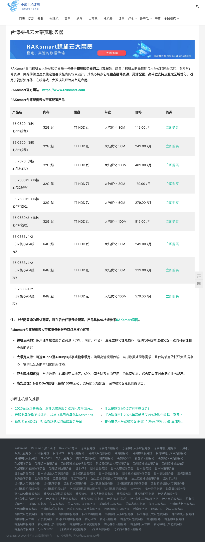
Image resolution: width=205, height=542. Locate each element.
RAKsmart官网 (127, 320)
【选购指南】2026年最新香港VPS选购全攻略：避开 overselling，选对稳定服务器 (145, 415)
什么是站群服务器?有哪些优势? (127, 408)
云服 (40, 18)
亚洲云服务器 (22, 453)
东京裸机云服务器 (165, 448)
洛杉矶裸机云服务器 (27, 488)
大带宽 (92, 18)
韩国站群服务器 (91, 514)
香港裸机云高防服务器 (168, 524)
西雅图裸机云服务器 (117, 508)
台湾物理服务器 (142, 453)
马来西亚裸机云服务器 (128, 529)
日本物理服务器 (164, 468)
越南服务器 (140, 508)
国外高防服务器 (86, 458)
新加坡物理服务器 (46, 463)
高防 (67, 18)
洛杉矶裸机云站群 (54, 488)
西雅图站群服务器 (52, 508)
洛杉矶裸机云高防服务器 (85, 488)
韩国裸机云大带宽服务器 (152, 514)
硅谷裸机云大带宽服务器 (61, 498)
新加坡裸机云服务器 (145, 463)
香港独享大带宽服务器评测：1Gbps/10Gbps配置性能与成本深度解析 (145, 421)
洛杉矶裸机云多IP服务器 (132, 483)
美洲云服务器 (157, 503)
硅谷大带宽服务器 (101, 493)
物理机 (53, 18)
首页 (22, 18)
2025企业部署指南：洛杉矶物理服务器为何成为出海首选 (55, 408)
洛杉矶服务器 (51, 483)
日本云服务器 (98, 468)
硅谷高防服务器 (172, 498)
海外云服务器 (153, 488)
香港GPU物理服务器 (68, 519)
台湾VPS (58, 453)
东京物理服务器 (109, 448)
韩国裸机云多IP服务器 (119, 514)
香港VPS (90, 519)
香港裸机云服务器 (115, 524)
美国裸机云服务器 (110, 503)
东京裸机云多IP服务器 (136, 448)
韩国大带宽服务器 (25, 514)
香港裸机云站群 (140, 524)
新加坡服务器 (22, 463)
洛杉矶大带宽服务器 (27, 483)
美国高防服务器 (135, 503)
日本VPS (80, 468)
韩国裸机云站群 (24, 519)
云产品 (144, 18)
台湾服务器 (122, 453)
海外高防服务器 (176, 488)
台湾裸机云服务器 (25, 458)
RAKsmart (20, 448)
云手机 (184, 448)
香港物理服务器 (174, 519)
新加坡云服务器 (145, 458)
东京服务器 (88, 448)
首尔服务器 (45, 519)
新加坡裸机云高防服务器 (29, 468)
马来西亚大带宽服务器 (72, 529)
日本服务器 (144, 468)
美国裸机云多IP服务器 (81, 503)
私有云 (190, 498)
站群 (79, 18)
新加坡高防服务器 (60, 468)
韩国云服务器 (174, 508)
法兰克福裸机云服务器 (145, 478)
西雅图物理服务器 (25, 508)
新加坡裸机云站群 (173, 463)
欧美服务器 (60, 478)
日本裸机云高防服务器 (136, 473)
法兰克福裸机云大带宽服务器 (109, 478)
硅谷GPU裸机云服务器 (58, 493)
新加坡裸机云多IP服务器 (76, 463)
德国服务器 (106, 458)
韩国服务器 (48, 514)
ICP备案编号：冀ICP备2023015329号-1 (79, 535)
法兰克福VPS (79, 478)
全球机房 (170, 18)
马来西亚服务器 (100, 529)
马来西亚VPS (46, 529)
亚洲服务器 (42, 453)
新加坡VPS (124, 458)
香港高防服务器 (24, 529)
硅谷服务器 (124, 493)
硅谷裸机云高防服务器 (144, 498)
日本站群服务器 (24, 473)
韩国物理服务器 (68, 514)
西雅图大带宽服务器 (182, 503)
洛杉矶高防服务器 (115, 488)
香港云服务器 (108, 519)
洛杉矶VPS (170, 478)
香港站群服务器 (24, 524)
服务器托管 (184, 473)
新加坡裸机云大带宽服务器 (112, 463)
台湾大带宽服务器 (99, 453)
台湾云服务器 (76, 453)
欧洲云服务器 (22, 478)
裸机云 (108, 18)
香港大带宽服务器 (131, 519)
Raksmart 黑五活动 (43, 448)
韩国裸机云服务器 (183, 514)
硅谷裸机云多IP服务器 (28, 498)
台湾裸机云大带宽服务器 (171, 453)
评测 (122, 18)
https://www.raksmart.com (63, 90)
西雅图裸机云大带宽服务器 (83, 508)
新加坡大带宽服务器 (171, 458)
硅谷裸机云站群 (117, 498)
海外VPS (136, 488)
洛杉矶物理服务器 (75, 483)
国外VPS (46, 458)
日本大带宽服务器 (122, 468)
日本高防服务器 (164, 473)
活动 (31, 18)
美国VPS (19, 503)
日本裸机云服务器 (83, 473)
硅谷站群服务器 (168, 493)
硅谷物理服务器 (144, 493)
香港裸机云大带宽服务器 (84, 524)
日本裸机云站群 (108, 473)
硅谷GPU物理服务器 (27, 493)
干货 (158, 18)
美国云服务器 (37, 503)
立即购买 (172, 127)
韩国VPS (156, 508)
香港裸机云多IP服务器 (52, 524)
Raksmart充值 (68, 448)
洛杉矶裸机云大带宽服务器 (168, 483)
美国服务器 (57, 503)
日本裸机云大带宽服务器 (53, 473)
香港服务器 (154, 519)
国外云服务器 (63, 458)
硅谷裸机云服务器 (92, 498)
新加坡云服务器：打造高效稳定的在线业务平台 (48, 421)
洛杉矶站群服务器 (101, 483)
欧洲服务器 (42, 478)
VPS (131, 18)
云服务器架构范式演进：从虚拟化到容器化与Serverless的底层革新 (55, 415)
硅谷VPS (81, 493)
